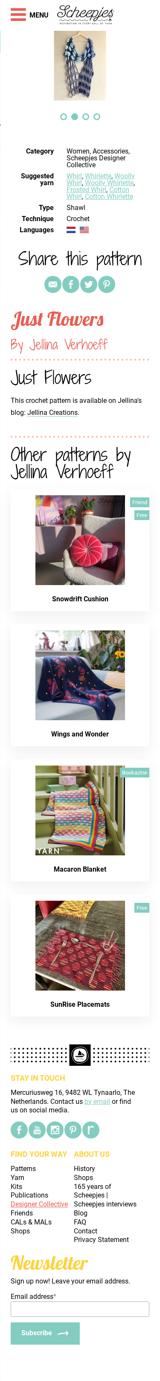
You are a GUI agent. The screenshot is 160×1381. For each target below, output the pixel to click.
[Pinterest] (106, 284)
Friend (139, 502)
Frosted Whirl (86, 190)
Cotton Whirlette (109, 196)
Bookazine (134, 772)
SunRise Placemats (80, 1004)
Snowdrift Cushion (80, 599)
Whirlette (98, 176)
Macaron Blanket (80, 869)
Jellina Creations (52, 412)
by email (97, 1101)
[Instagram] (55, 1130)
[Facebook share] (70, 284)
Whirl (74, 176)
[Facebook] (19, 1130)
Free (142, 515)
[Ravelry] (90, 1130)
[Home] (86, 15)
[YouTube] (37, 1130)
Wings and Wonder (80, 734)
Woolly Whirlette (109, 183)
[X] (88, 284)
